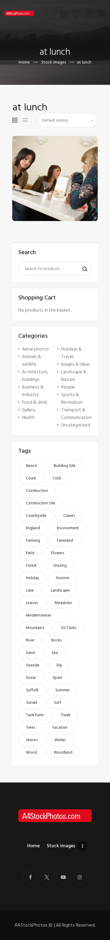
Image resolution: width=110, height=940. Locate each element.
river (30, 640)
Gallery (28, 410)
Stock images (53, 62)
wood (31, 752)
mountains (35, 627)
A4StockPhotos (33, 925)
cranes (69, 515)
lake (30, 590)
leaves (32, 603)
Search (83, 269)
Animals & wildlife (31, 360)
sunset (31, 702)
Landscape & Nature (73, 375)
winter (60, 740)
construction (37, 490)
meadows (63, 603)
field (30, 553)
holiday (32, 578)
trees (30, 727)
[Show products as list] (25, 120)
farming (33, 540)
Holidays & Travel (71, 353)
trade (66, 715)
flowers (57, 553)
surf (57, 702)
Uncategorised (75, 425)
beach (31, 465)
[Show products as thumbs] (14, 120)
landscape (60, 590)
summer (62, 690)
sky (59, 665)
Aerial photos (35, 349)
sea (55, 652)
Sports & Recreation (71, 398)
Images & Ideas (75, 364)
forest (31, 565)
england (33, 528)
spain (57, 677)
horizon (62, 578)
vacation (60, 727)
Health (28, 417)
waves (32, 740)
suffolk (32, 690)
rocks (56, 640)
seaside (32, 665)
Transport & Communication (76, 413)
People (68, 387)
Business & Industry (33, 391)
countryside (36, 515)
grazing (60, 565)
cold (57, 478)
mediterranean (38, 615)
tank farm (35, 715)
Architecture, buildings (35, 375)
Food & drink (34, 402)
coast (31, 478)
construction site (40, 503)
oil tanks (68, 627)
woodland (63, 752)
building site (64, 465)
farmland (65, 540)
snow (31, 677)
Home (24, 62)
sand (30, 652)
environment (68, 528)
